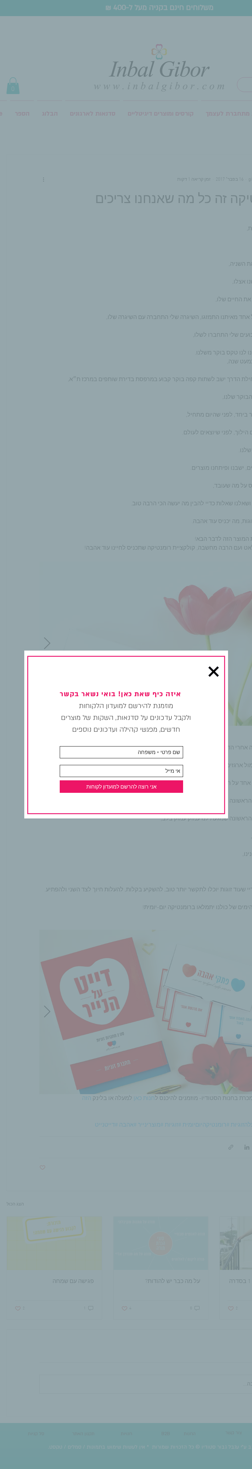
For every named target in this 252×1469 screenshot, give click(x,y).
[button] (213, 671)
